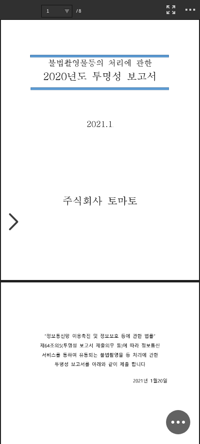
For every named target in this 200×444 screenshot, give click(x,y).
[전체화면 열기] (171, 9)
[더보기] (190, 9)
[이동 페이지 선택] (66, 11)
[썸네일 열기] (14, 222)
